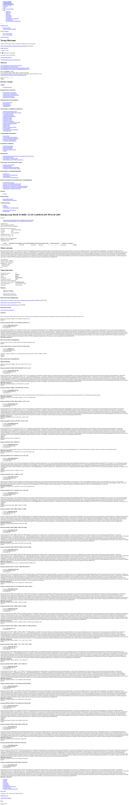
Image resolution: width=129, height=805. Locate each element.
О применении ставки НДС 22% (9, 66)
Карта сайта (3, 791)
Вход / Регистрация (7, 34)
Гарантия (5, 779)
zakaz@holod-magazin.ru (6, 57)
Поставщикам (6, 785)
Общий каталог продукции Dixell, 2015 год (10, 304)
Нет (13, 71)
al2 (13, 793)
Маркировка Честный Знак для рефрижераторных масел (15, 69)
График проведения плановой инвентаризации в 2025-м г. (15, 67)
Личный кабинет (7, 787)
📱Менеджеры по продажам (8, 52)
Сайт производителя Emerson (7, 310)
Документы (6, 784)
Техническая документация (9, 786)
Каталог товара (6, 27)
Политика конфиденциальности (10, 788)
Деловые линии (5, 240)
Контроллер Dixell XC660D (9, 29)
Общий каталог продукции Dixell (8, 302)
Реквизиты (5, 782)
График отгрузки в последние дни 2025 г (11, 65)
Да (11, 71)
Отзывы (5, 780)
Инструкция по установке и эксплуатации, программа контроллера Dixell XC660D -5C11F (21, 300)
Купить (75, 244)
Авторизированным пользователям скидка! (10, 59)
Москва (7, 31)
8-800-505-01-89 (4, 25)
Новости (5, 781)
